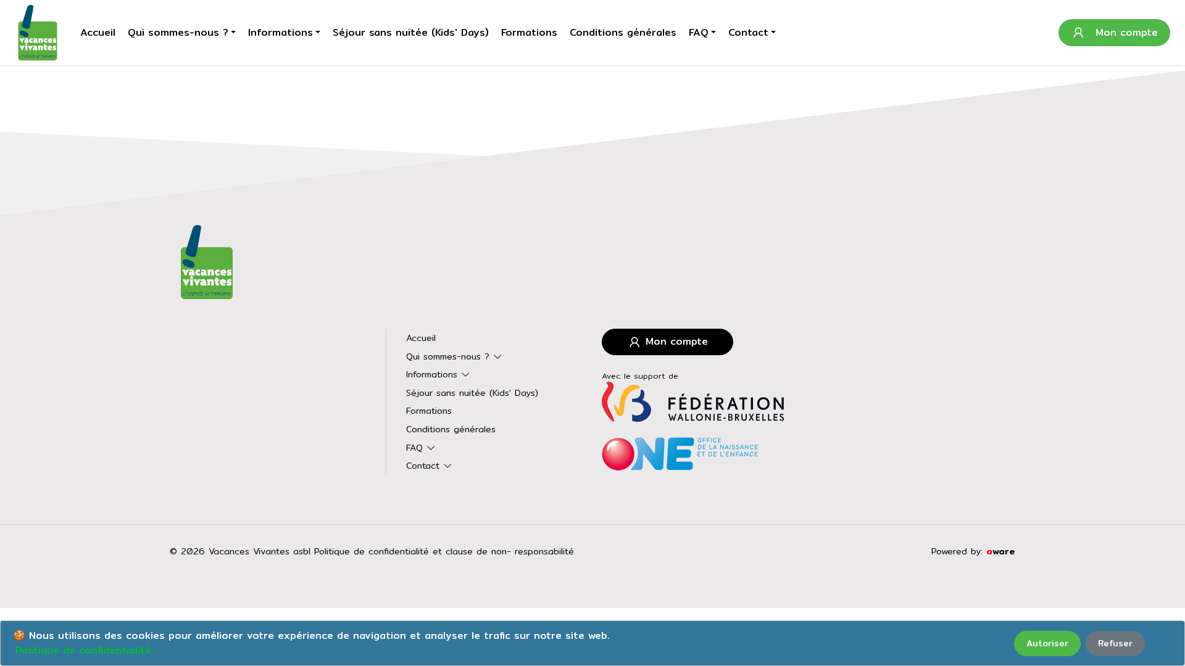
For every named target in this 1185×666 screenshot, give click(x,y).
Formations (529, 32)
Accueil (97, 32)
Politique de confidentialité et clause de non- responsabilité (444, 551)
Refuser (1115, 643)
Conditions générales (623, 32)
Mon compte (675, 341)
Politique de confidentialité (83, 650)
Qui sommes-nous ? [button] (178, 32)
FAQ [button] (699, 32)
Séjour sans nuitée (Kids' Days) (411, 32)
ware (1000, 551)
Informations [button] (280, 32)
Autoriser (1047, 643)
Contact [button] (748, 32)
